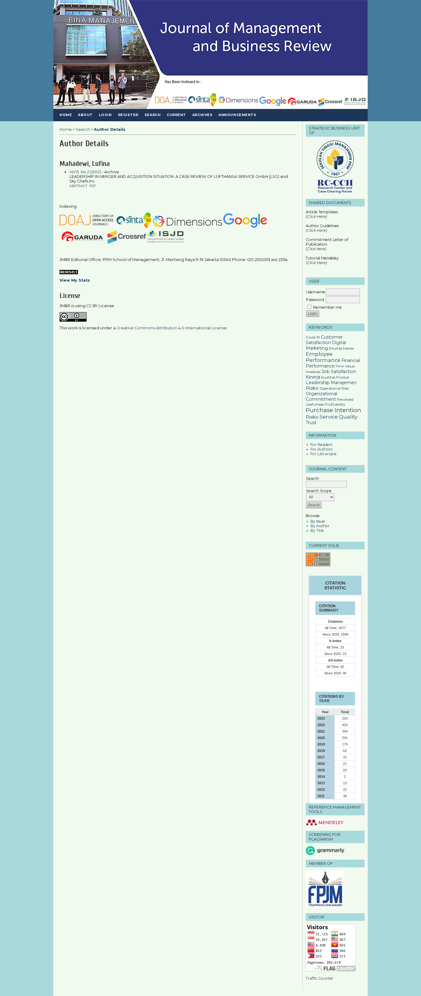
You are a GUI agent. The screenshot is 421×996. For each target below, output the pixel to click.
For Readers (321, 444)
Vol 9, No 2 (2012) (85, 172)
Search (153, 115)
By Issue (317, 521)
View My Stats (74, 280)
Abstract (78, 186)
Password (315, 299)
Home (65, 115)
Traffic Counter (319, 978)
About (85, 115)
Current (176, 115)
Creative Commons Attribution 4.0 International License (171, 328)
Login (105, 115)
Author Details (109, 129)
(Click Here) (316, 230)
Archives (202, 115)
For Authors (321, 449)
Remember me (327, 307)
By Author (319, 526)
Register (128, 115)
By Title (317, 530)
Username (315, 292)
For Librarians (323, 454)
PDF (92, 186)
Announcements (237, 115)
